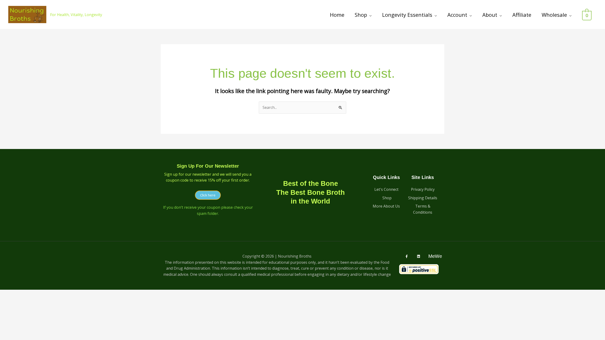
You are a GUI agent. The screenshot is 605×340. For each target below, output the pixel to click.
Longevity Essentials (407, 14)
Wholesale (554, 14)
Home (337, 14)
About (489, 14)
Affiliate (521, 14)
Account (457, 14)
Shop (361, 14)
